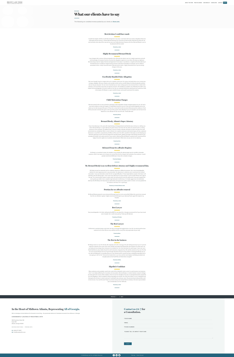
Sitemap (133, 355)
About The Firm (189, 2)
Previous (113, 296)
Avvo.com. (116, 22)
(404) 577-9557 (18, 330)
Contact (220, 2)
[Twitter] (119, 355)
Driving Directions (17, 327)
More (225, 2)
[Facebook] (113, 355)
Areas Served (140, 355)
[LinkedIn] (116, 355)
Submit (128, 343)
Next (122, 296)
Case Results (206, 2)
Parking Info (28, 327)
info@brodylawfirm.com (19, 332)
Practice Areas (198, 2)
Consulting (214, 2)
